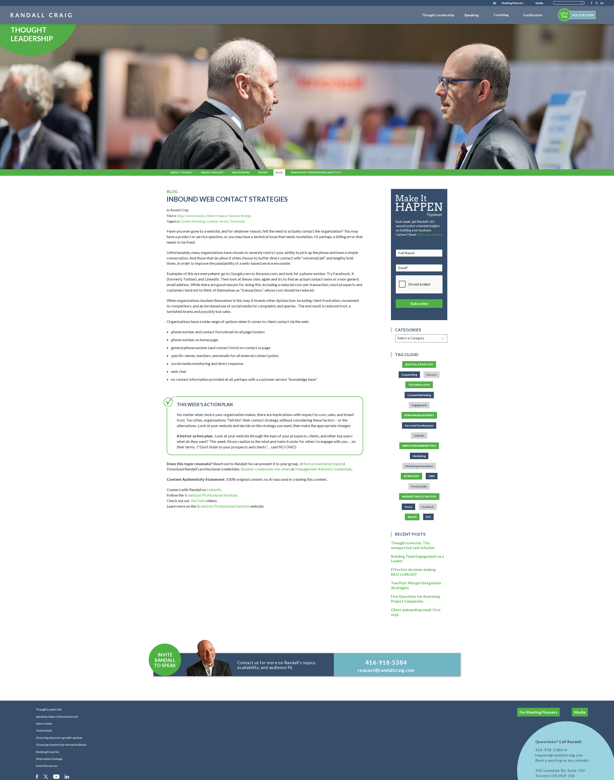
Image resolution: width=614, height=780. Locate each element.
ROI (428, 516)
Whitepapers (241, 172)
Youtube (56, 776)
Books (262, 172)
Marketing (419, 455)
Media (539, 3)
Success (431, 374)
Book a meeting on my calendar (562, 760)
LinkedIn (601, 3)
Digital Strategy (419, 364)
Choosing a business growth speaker (59, 737)
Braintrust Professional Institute (316, 172)
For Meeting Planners (538, 712)
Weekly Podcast (212, 172)
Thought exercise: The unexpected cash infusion (413, 545)
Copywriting (409, 374)
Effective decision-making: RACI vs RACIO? (414, 571)
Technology (237, 221)
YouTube (197, 500)
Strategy (246, 216)
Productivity (419, 486)
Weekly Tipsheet (181, 172)
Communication (195, 216)
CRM (432, 476)
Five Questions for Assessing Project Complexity (415, 598)
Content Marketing (193, 221)
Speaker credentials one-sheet (265, 469)
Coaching (501, 15)
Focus (408, 506)
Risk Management (419, 415)
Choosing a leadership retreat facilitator (61, 744)
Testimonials (44, 730)
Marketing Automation (419, 466)
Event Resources (47, 766)
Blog (279, 172)
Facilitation (533, 15)
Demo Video (44, 723)
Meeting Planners (513, 3)
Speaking (471, 15)
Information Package (49, 759)
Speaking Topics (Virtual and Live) (57, 716)
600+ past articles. (430, 234)
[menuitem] (437, 14)
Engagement (419, 405)
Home (494, 3)
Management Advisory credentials (323, 469)
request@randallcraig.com (386, 670)
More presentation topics (322, 463)
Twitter (595, 3)
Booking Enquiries (47, 752)
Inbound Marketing (419, 445)
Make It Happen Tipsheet (223, 216)
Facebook (590, 3)
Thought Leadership (438, 15)
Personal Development (419, 425)
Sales (412, 517)
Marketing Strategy (419, 496)
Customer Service (218, 221)
